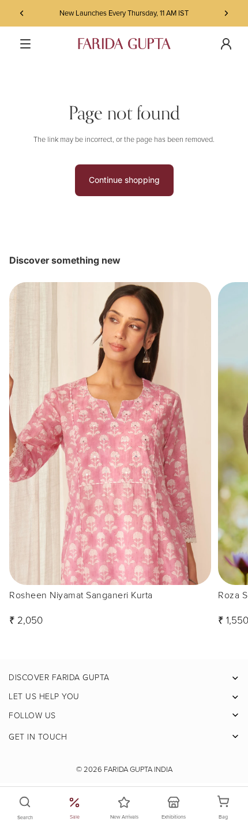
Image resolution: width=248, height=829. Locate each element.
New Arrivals (124, 816)
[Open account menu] (226, 44)
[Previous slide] (22, 13)
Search (25, 817)
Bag (230, 808)
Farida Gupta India (138, 769)
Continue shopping (124, 180)
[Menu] (25, 44)
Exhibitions (173, 816)
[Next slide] (226, 13)
